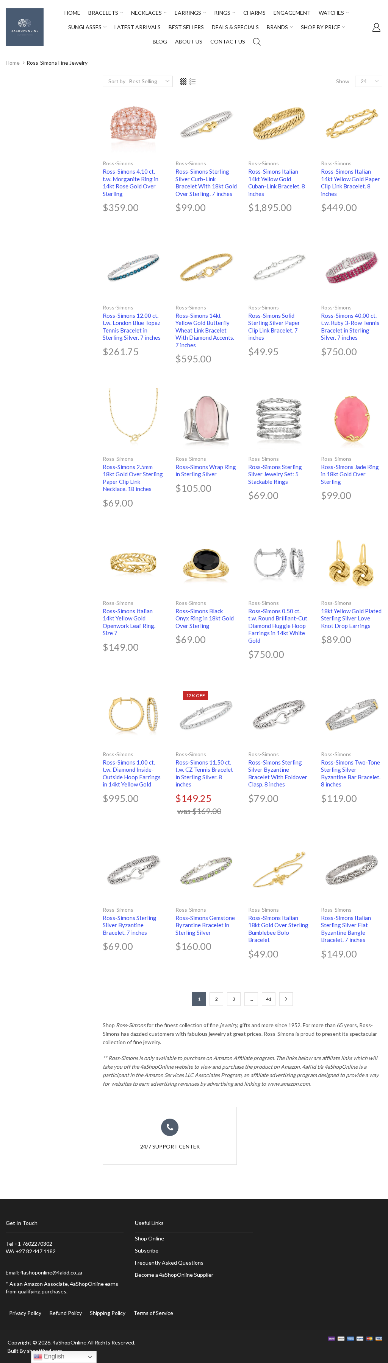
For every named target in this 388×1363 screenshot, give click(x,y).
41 (268, 999)
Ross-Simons (118, 163)
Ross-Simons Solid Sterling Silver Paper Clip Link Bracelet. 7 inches (274, 326)
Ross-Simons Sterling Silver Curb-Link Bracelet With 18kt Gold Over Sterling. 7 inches (206, 182)
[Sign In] (376, 27)
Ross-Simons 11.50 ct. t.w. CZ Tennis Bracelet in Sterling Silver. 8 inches (204, 773)
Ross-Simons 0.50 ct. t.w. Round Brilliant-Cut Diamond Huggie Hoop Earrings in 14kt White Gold (277, 626)
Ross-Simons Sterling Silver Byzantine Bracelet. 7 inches (129, 925)
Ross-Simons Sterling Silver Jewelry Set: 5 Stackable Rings (275, 474)
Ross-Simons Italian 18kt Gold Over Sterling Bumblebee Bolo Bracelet (278, 928)
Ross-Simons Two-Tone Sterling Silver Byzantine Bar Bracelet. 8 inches (350, 773)
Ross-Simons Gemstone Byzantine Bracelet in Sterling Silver (205, 925)
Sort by (116, 81)
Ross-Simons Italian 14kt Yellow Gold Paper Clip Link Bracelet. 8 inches (350, 182)
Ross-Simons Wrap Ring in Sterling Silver (205, 470)
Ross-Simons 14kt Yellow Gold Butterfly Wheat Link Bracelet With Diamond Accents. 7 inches (204, 330)
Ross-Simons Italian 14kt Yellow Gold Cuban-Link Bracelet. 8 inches (276, 182)
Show (342, 81)
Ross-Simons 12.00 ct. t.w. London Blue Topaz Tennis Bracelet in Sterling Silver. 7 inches (132, 326)
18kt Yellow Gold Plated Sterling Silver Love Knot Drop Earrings (351, 618)
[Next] (286, 999)
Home (13, 62)
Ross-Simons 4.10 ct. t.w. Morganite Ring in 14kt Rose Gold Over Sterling (130, 182)
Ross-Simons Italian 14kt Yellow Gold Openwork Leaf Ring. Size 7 (129, 622)
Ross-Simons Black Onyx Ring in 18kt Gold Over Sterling (204, 618)
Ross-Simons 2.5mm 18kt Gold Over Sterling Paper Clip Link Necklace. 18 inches (133, 478)
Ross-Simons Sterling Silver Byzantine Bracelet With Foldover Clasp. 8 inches (277, 773)
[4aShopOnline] (25, 26)
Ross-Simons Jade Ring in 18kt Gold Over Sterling (350, 474)
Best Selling (143, 81)
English (53, 1356)
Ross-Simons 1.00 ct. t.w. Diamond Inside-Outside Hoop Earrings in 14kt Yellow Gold (132, 773)
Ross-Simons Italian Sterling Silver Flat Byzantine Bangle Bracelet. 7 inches (346, 928)
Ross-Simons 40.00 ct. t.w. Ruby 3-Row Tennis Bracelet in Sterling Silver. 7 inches (350, 326)
